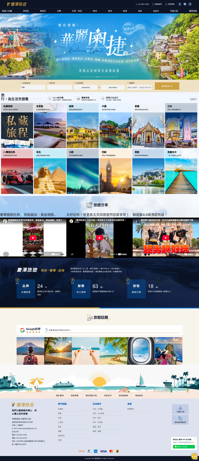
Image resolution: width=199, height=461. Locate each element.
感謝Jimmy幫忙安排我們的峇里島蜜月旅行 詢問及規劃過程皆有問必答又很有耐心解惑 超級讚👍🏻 (86, 330)
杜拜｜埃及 (77, 10)
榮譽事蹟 (74, 396)
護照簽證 (193, 10)
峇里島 (26, 10)
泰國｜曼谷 (97, 427)
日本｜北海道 (98, 409)
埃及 (59, 427)
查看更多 (193, 99)
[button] (15, 46)
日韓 (59, 10)
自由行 (156, 10)
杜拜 (59, 418)
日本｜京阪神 (98, 422)
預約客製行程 (91, 396)
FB (179, 4)
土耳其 (60, 422)
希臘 (59, 431)
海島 (140, 10)
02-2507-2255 (144, 4)
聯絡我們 (158, 4)
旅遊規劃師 (123, 396)
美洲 (110, 10)
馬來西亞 (61, 436)
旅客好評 (108, 396)
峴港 (59, 413)
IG (189, 4)
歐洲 (95, 10)
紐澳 (125, 10)
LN (184, 4)
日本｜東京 (97, 418)
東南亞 (43, 10)
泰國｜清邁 (97, 431)
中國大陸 (174, 10)
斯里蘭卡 (130, 409)
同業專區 (171, 4)
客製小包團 (7, 10)
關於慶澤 (60, 396)
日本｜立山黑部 (98, 413)
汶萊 (59, 440)
